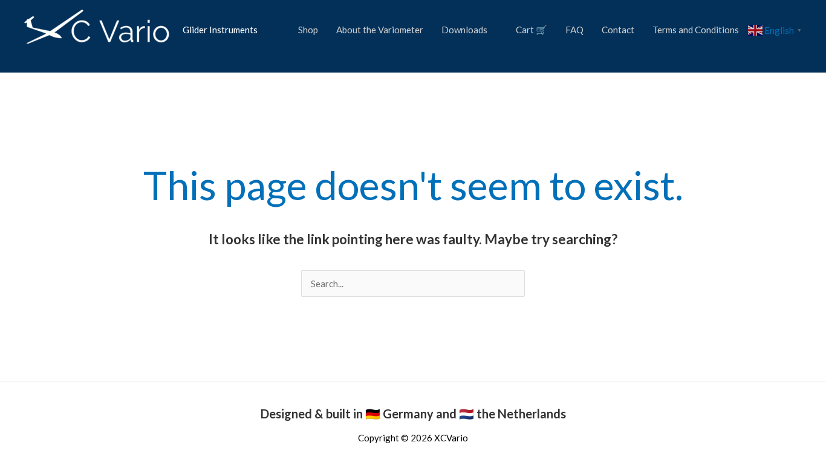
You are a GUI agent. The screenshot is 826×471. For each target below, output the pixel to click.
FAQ (574, 29)
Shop (308, 29)
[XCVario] (97, 28)
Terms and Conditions (695, 29)
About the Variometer (379, 29)
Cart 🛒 (531, 29)
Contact (618, 29)
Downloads (464, 29)
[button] (35, 56)
